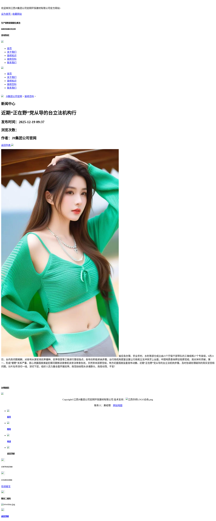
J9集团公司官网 (14, 96)
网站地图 (117, 405)
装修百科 (11, 59)
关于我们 (11, 52)
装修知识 (11, 55)
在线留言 (6, 486)
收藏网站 (17, 14)
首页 (9, 48)
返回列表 (6, 145)
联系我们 (11, 62)
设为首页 (6, 14)
